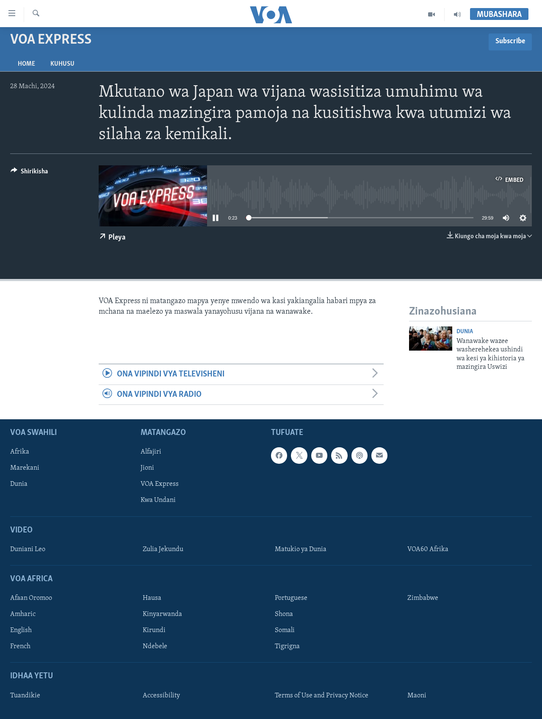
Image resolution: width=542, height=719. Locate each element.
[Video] (432, 14)
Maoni (416, 695)
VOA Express (160, 484)
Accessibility (161, 695)
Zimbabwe (422, 598)
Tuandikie (25, 695)
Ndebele (155, 646)
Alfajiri (151, 452)
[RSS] (339, 455)
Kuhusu (62, 64)
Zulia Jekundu (163, 549)
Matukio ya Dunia (300, 549)
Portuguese (291, 598)
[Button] (29, 173)
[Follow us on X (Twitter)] (299, 455)
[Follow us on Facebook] (279, 455)
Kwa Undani (158, 500)
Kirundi (154, 630)
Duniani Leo (27, 549)
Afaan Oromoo (31, 598)
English (21, 630)
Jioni (147, 468)
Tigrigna (287, 646)
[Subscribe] (379, 455)
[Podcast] (359, 455)
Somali (285, 630)
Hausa (152, 598)
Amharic (23, 614)
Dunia (464, 332)
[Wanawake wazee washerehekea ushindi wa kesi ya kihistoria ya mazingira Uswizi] (430, 338)
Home (26, 64)
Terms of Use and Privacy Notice (321, 695)
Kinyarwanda (162, 614)
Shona (284, 614)
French (20, 646)
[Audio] (457, 14)
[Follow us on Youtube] (319, 455)
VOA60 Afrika (427, 549)
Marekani (24, 468)
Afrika (19, 452)
